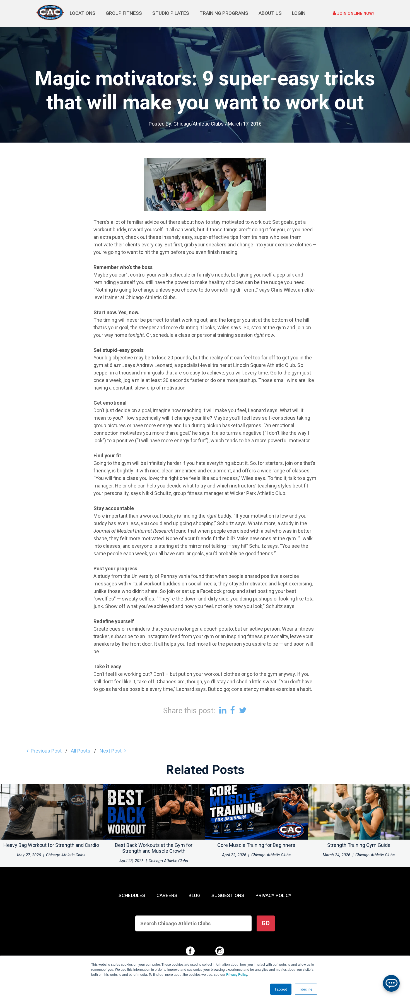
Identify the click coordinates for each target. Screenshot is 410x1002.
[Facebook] (232, 710)
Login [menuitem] (298, 13)
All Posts (80, 751)
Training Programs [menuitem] (223, 13)
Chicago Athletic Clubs (198, 124)
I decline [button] (306, 989)
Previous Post (46, 751)
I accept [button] (281, 989)
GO (266, 923)
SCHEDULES (132, 895)
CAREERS (166, 895)
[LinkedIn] (222, 710)
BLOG (195, 895)
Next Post (111, 751)
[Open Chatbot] (391, 983)
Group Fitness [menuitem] (124, 13)
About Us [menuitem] (270, 13)
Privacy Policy (236, 974)
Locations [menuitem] (82, 13)
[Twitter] (243, 710)
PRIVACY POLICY (273, 895)
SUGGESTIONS (227, 895)
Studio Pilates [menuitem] (170, 13)
